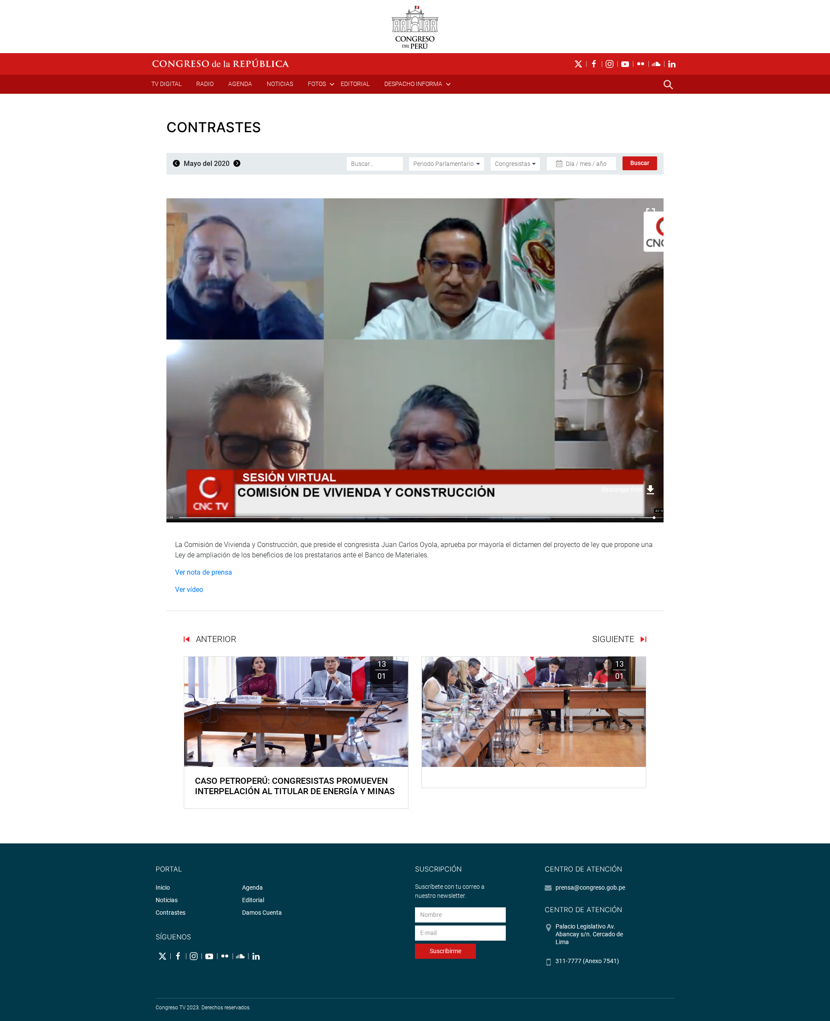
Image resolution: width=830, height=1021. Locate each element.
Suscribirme (445, 951)
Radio (205, 83)
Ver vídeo (189, 589)
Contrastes (170, 912)
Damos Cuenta (262, 912)
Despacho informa (413, 83)
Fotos (317, 83)
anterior (215, 639)
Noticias (280, 83)
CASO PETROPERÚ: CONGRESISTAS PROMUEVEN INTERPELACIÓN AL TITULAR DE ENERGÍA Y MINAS (295, 786)
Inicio (163, 887)
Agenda (240, 83)
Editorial (355, 83)
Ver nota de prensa (203, 572)
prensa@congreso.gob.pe (590, 887)
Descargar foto (621, 489)
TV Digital (166, 83)
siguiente (614, 639)
